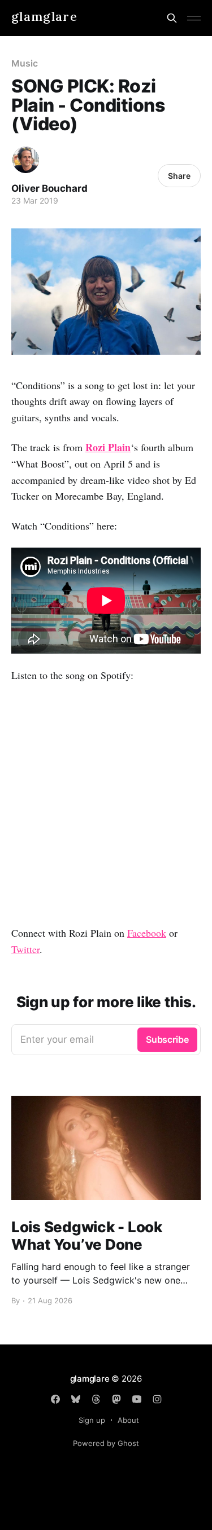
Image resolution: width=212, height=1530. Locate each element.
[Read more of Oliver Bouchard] (25, 159)
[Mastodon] (116, 1399)
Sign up (92, 1420)
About (128, 1420)
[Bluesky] (75, 1399)
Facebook (146, 933)
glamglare (44, 17)
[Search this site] (172, 18)
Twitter (25, 949)
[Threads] (96, 1399)
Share (179, 175)
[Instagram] (157, 1399)
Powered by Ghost (106, 1443)
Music (24, 63)
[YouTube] (136, 1399)
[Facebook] (55, 1399)
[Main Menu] (193, 18)
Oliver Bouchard (49, 188)
